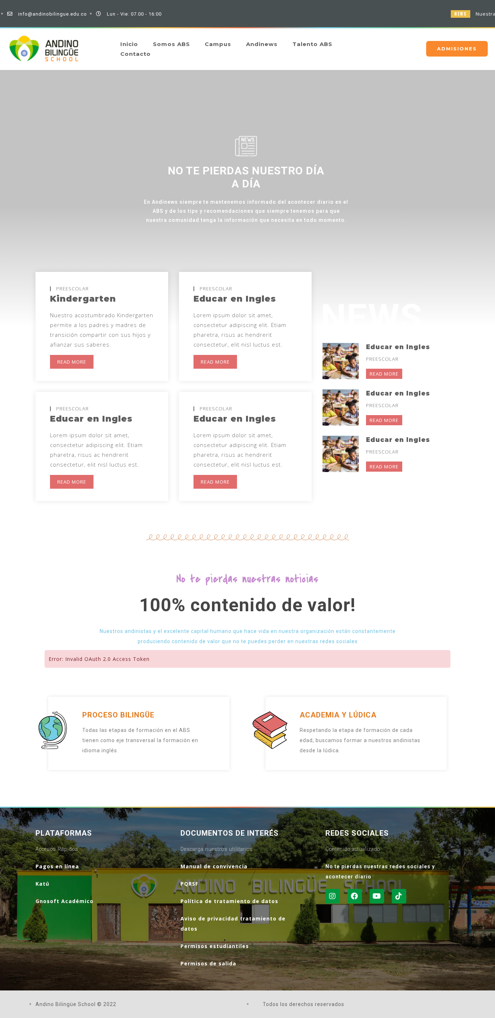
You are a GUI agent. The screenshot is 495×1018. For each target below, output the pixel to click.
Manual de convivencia (214, 866)
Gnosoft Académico (64, 901)
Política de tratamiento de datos (229, 901)
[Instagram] (332, 896)
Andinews (262, 44)
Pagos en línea (57, 866)
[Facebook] (355, 896)
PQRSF (189, 883)
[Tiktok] (399, 896)
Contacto (135, 54)
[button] (457, 49)
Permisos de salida (208, 963)
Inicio (129, 44)
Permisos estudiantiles (214, 946)
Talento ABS (312, 44)
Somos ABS (171, 44)
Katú (42, 883)
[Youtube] (377, 896)
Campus (218, 44)
